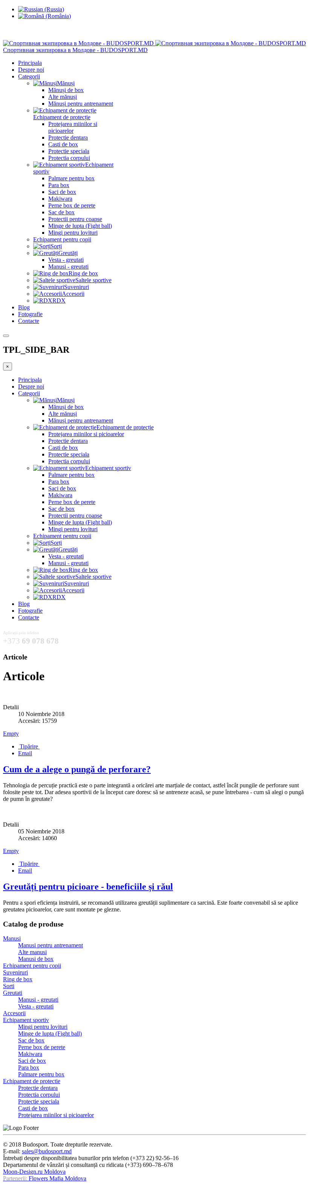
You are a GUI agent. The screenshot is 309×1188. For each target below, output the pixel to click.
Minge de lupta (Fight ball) (80, 226)
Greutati (12, 993)
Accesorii (14, 1013)
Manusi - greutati (68, 266)
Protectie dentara (68, 137)
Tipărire (29, 746)
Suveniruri (15, 972)
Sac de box (61, 212)
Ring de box (17, 979)
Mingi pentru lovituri (73, 232)
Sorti (8, 986)
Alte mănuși (62, 97)
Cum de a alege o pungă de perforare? (77, 769)
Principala (30, 63)
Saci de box (62, 192)
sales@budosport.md (47, 1151)
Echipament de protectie (31, 1081)
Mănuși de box (66, 90)
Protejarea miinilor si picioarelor (72, 127)
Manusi (12, 938)
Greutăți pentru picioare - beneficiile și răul (88, 886)
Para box (58, 185)
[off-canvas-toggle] (6, 336)
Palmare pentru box (71, 178)
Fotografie (30, 314)
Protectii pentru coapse (75, 219)
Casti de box (63, 144)
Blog (24, 307)
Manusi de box (36, 959)
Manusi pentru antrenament (50, 945)
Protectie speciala (68, 151)
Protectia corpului (69, 158)
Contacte (28, 321)
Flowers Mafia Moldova (57, 1178)
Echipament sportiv (26, 1020)
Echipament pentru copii (62, 239)
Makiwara (60, 198)
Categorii (29, 76)
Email (25, 753)
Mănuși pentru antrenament (80, 103)
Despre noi (31, 69)
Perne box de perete (71, 205)
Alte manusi (32, 952)
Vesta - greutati (66, 260)
